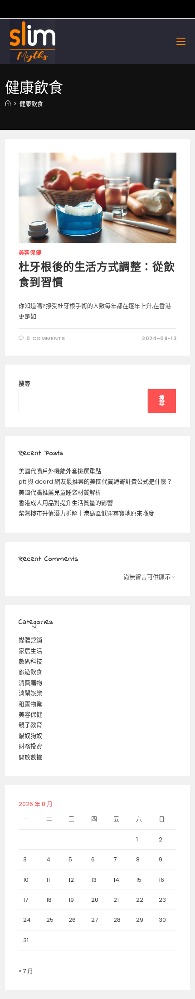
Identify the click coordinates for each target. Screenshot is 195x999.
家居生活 (30, 651)
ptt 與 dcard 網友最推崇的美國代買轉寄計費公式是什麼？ (95, 481)
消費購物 (30, 682)
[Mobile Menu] (180, 41)
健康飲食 (31, 103)
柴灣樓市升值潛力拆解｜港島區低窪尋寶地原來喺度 (86, 513)
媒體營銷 (30, 640)
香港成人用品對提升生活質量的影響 (66, 503)
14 (116, 879)
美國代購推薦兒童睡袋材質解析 (60, 492)
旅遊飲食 (30, 672)
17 (25, 899)
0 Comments (45, 338)
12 (71, 879)
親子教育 (30, 725)
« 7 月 (26, 971)
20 (94, 899)
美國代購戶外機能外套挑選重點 (60, 471)
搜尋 (24, 383)
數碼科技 (30, 661)
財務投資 (30, 746)
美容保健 (30, 253)
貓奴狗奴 (30, 736)
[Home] (8, 103)
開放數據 (30, 757)
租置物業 (30, 704)
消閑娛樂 (30, 693)
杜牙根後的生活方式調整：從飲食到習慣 (97, 276)
